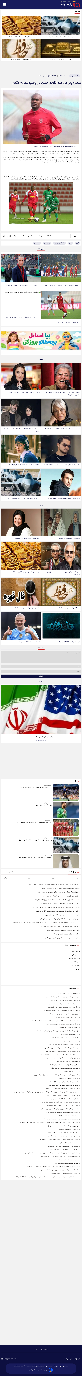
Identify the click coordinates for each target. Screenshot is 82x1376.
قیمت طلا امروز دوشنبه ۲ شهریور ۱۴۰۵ (60, 60)
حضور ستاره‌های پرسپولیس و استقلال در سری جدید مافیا (61, 286)
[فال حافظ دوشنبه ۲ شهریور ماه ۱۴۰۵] (21, 48)
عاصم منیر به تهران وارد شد (71, 1072)
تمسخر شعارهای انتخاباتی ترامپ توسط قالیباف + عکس (63, 1004)
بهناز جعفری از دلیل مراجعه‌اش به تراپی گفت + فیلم (62, 930)
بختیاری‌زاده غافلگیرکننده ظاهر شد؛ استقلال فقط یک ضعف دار (61, 1133)
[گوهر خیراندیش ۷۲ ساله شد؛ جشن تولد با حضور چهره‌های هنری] (61, 412)
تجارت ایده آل (75, 962)
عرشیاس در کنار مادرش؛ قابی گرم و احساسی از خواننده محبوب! (62, 465)
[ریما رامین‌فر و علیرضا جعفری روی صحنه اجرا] (21, 522)
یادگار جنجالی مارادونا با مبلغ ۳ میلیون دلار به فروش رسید (35, 787)
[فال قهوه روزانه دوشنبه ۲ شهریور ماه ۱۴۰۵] (21, 592)
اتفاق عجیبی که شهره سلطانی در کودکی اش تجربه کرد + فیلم (62, 1051)
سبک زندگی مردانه (74, 958)
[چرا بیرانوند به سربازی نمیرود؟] (66, 810)
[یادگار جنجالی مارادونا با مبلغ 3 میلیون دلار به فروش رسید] (66, 792)
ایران (77, 243)
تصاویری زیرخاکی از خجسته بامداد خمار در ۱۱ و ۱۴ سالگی (24, 465)
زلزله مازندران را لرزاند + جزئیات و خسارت (67, 1028)
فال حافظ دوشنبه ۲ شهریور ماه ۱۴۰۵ (21, 60)
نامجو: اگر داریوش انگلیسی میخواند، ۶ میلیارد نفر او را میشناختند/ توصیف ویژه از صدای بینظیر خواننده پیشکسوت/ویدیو (46, 1092)
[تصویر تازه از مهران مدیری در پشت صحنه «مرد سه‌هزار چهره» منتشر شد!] (61, 556)
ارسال (41, 676)
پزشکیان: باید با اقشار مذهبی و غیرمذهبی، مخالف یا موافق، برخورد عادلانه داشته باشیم (55, 1031)
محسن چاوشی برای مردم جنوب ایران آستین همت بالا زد (64, 498)
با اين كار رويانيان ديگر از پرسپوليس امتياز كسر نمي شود (21, 317)
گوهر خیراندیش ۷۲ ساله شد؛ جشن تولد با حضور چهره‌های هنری (61, 429)
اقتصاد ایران (76, 951)
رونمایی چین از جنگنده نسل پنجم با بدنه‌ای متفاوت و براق (61, 37)
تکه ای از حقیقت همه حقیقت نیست (68, 1160)
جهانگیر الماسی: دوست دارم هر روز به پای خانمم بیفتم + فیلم (62, 1024)
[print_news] (14, 236)
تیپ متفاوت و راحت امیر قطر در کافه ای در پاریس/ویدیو (35, 857)
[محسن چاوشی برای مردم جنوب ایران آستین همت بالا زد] (61, 482)
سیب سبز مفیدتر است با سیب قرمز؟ (68, 1116)
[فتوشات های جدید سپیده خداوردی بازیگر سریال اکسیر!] (21, 376)
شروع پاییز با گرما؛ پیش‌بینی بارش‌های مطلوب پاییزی (64, 1099)
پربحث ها (7, 872)
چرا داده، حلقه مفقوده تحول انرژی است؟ (67, 1017)
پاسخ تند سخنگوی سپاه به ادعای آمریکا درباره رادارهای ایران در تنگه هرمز (59, 1140)
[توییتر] (3, 236)
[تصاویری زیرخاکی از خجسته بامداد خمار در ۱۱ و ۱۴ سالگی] (21, 449)
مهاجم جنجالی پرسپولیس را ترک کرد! (67, 323)
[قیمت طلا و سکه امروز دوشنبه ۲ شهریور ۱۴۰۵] (21, 25)
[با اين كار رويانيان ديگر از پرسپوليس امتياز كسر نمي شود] (21, 302)
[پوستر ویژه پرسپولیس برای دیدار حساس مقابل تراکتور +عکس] (66, 827)
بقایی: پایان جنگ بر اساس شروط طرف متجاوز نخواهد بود (63, 1082)
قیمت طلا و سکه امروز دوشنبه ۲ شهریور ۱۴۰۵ (21, 37)
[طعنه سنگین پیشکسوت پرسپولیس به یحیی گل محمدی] (21, 268)
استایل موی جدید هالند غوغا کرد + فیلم (28, 642)
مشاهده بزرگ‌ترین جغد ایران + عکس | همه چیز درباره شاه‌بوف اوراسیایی (59, 1102)
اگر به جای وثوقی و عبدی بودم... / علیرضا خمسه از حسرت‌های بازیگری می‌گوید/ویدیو (56, 1075)
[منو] (5, 4)
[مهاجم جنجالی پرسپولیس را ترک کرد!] (61, 305)
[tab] (45, 740)
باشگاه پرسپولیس (59, 243)
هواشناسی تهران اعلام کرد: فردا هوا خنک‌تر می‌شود (64, 1000)
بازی (70, 243)
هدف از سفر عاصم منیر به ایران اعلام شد (67, 1062)
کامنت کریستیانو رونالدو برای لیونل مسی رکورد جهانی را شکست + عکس (59, 1170)
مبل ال (78, 969)
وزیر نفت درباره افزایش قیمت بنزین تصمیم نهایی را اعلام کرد (59, 926)
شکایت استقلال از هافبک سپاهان (69, 1143)
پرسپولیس (47, 243)
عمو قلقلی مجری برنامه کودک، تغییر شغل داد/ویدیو (64, 1150)
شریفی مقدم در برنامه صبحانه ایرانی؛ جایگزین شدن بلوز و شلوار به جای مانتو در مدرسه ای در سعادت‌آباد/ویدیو (44, 923)
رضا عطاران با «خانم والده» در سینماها (69, 538)
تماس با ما (44, 1349)
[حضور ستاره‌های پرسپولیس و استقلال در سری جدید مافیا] (61, 268)
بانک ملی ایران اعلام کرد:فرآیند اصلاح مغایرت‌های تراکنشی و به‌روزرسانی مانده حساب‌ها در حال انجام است (50, 1153)
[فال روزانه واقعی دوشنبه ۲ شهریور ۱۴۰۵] (61, 626)
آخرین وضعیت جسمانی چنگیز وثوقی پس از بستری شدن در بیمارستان (59, 1157)
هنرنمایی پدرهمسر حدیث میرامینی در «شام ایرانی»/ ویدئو (63, 1136)
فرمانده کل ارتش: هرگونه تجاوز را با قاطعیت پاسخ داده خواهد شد (60, 1011)
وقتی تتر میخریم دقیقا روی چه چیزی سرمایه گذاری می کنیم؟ (62, 1089)
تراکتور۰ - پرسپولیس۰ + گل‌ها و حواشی (67, 994)
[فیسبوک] (10, 236)
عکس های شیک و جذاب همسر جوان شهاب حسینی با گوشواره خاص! (22, 430)
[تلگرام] (7, 236)
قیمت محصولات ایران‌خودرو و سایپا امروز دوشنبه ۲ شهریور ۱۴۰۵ (60, 1119)
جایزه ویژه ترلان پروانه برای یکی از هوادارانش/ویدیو (64, 1173)
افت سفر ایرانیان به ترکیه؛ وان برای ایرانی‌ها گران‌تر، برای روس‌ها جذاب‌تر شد (58, 1109)
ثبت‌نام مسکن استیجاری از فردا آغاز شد (68, 1078)
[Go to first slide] (78, 705)
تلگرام (70, 1359)
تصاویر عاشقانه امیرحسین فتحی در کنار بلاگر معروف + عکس (60, 888)
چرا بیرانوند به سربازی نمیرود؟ (43, 805)
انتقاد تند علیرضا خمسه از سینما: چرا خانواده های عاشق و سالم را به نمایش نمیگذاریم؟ (61, 393)
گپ (79, 1359)
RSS (36, 1349)
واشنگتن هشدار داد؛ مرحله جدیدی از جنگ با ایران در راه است (59, 903)
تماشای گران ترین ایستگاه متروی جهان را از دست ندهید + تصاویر (41, 737)
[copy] (75, 236)
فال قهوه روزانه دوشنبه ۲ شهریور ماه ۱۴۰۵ (27, 608)
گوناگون (77, 11)
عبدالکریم (36, 243)
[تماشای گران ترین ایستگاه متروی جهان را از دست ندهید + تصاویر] (41, 709)
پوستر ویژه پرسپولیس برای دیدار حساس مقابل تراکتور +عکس (34, 822)
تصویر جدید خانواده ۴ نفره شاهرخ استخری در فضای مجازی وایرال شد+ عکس (54, 907)
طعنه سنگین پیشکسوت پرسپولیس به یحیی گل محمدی (21, 286)
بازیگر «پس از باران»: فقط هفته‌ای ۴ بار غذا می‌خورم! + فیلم (60, 896)
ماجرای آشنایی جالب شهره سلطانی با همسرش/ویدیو (64, 1038)
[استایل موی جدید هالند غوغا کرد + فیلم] (21, 626)
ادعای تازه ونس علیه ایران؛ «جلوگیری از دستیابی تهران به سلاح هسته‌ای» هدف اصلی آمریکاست (52, 1167)
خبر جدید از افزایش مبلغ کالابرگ (69, 1034)
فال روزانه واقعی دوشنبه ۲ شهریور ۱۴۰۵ (68, 642)
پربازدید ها (72, 872)
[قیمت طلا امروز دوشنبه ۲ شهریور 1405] (60, 48)
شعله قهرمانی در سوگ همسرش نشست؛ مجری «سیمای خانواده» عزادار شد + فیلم (53, 884)
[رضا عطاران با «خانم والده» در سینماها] (61, 522)
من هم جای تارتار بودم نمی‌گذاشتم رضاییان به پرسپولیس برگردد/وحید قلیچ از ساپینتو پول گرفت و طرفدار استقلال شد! (47, 1177)
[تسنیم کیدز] (41, 341)
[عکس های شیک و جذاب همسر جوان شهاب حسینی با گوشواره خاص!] (21, 412)
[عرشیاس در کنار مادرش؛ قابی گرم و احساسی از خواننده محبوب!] (61, 449)
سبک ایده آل (76, 955)
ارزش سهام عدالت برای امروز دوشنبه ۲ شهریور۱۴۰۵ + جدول (62, 997)
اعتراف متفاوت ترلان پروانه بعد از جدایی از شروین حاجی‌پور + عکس (57, 892)
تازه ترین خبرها (75, 965)
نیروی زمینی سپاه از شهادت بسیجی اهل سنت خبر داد (64, 1014)
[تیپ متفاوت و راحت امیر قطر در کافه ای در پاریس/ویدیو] (66, 862)
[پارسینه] (69, 4)
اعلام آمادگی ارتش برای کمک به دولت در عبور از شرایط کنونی (62, 1095)
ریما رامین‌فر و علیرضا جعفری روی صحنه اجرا (27, 538)
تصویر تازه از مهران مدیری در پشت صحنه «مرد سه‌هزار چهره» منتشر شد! (63, 573)
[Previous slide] (4, 705)
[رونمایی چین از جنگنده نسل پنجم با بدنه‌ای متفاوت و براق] (60, 25)
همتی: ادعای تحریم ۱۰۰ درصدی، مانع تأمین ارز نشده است (62, 1106)
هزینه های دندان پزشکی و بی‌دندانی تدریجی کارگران (64, 1068)
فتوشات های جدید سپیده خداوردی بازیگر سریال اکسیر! (24, 392)
